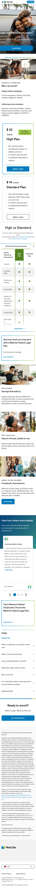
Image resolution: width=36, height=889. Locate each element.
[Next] (32, 246)
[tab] (16, 246)
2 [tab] (18, 595)
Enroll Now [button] (8, 502)
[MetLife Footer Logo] (9, 848)
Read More (18, 329)
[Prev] (10, 595)
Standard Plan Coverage (19, 239)
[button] (3, 2)
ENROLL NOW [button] (18, 169)
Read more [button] (9, 570)
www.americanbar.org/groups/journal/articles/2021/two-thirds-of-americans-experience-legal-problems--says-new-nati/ (17, 797)
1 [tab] (14, 595)
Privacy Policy (6, 874)
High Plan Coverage (25, 237)
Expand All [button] (6, 638)
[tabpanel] (18, 563)
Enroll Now (16, 48)
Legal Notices (20, 874)
